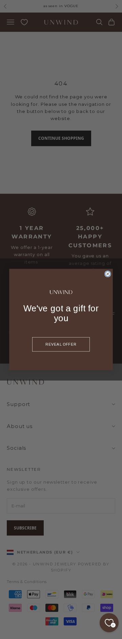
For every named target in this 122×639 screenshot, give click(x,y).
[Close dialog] (107, 273)
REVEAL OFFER (61, 344)
